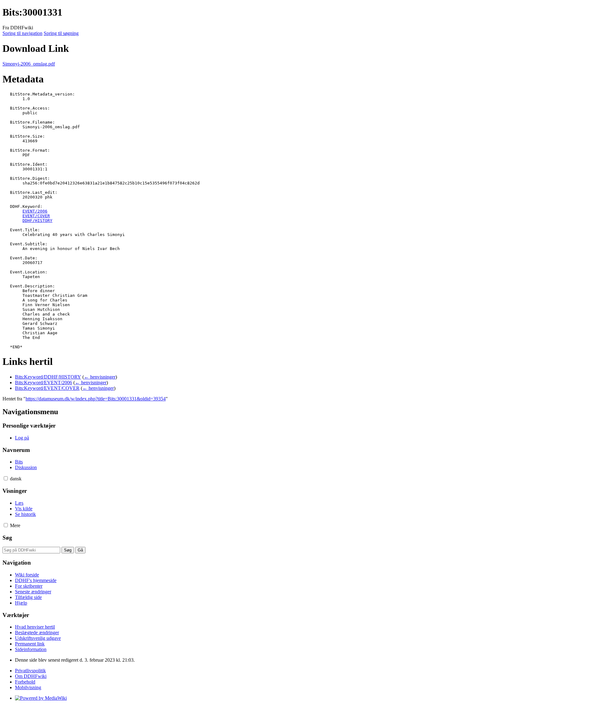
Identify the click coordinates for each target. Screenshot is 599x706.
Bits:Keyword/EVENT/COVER (47, 388)
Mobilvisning (28, 687)
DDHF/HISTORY (37, 220)
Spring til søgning (61, 33)
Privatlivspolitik (30, 670)
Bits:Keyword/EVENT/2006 (43, 382)
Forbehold (25, 681)
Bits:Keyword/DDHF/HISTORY (48, 377)
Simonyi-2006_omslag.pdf (28, 63)
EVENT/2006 (34, 211)
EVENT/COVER (36, 215)
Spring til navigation (22, 33)
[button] (6, 478)
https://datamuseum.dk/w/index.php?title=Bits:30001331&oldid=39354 (96, 398)
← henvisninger (99, 377)
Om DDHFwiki (30, 676)
